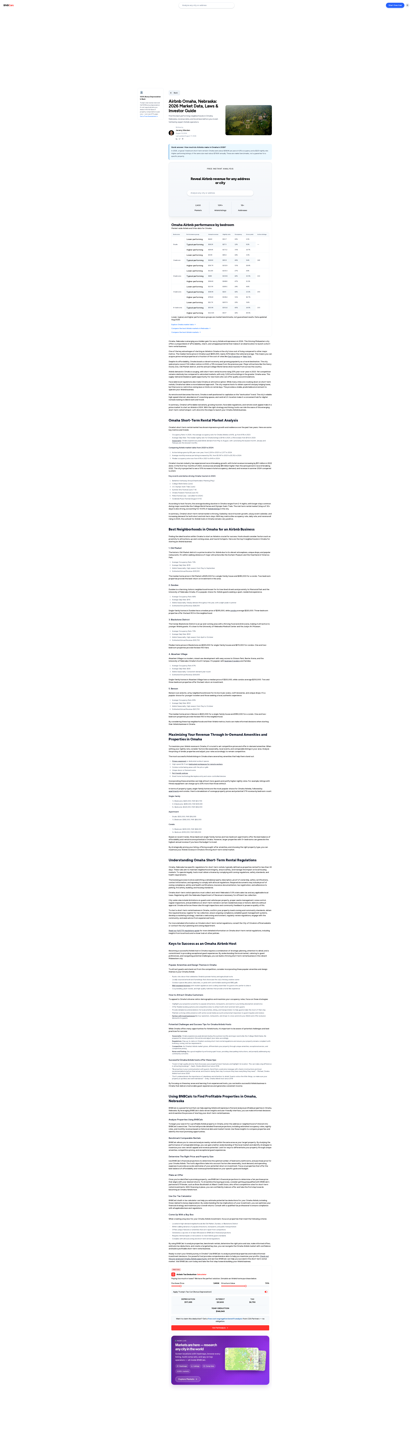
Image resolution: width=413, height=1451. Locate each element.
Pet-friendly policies (180, 773)
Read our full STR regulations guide (184, 930)
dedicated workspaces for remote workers (206, 764)
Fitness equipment (179, 761)
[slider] (181, 1286)
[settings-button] (407, 5)
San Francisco (234, 356)
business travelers (232, 661)
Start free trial (395, 5)
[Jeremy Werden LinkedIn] (176, 139)
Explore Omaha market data (182, 324)
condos (233, 610)
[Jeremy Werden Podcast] (182, 139)
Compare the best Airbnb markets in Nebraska (190, 328)
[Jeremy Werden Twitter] (179, 139)
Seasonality (176, 441)
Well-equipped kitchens (181, 986)
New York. (247, 356)
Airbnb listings (214, 509)
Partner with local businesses (183, 1016)
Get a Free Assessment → (149, 116)
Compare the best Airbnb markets (185, 332)
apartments (174, 791)
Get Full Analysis (219, 1328)
